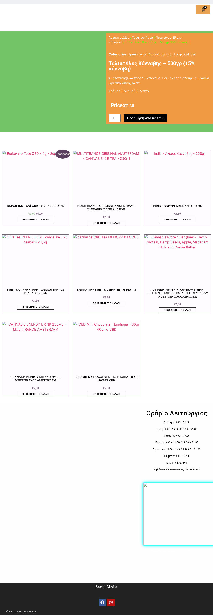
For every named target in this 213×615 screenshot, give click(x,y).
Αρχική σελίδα (119, 37)
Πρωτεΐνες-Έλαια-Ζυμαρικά (150, 54)
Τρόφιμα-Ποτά (142, 37)
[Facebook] (102, 602)
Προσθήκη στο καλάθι (145, 118)
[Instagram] (111, 602)
